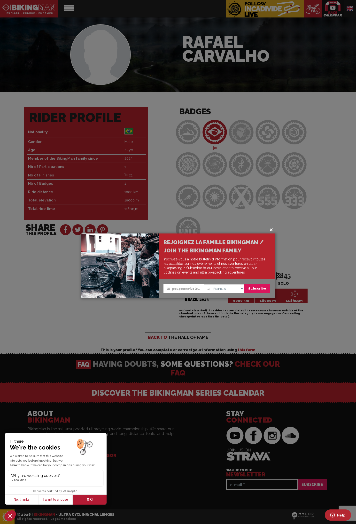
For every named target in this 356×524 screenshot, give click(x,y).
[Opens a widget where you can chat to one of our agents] (338, 515)
